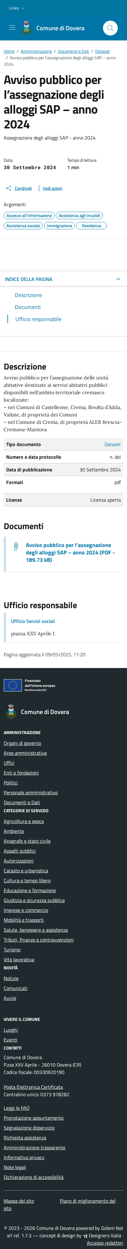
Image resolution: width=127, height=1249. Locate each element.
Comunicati (15, 988)
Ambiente (14, 831)
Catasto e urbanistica (26, 870)
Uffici (9, 763)
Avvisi (10, 998)
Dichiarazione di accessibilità (33, 1177)
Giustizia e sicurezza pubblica (34, 900)
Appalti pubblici (20, 850)
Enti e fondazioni (21, 772)
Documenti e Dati (22, 802)
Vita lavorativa (19, 959)
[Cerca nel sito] (110, 28)
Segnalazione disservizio (29, 1127)
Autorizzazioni (19, 860)
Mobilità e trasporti (24, 920)
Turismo (12, 949)
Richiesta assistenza (25, 1137)
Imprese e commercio (26, 910)
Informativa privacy (24, 1157)
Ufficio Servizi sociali (33, 621)
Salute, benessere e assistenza (36, 930)
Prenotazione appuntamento (33, 1118)
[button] (17, 8)
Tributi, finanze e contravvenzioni (39, 939)
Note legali (15, 1167)
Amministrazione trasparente (34, 1147)
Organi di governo (22, 743)
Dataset (112, 444)
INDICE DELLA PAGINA (28, 279)
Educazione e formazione (30, 890)
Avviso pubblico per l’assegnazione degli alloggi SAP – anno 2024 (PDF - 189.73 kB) (70, 552)
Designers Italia (104, 1235)
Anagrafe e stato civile (27, 841)
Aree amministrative (25, 753)
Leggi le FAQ (17, 1108)
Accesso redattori (105, 1243)
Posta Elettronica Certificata (33, 1087)
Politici (11, 782)
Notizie (11, 978)
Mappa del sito (19, 1201)
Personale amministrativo (31, 792)
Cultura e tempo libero (27, 880)
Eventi (10, 1039)
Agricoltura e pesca (24, 821)
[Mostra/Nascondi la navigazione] (12, 27)
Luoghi (11, 1030)
